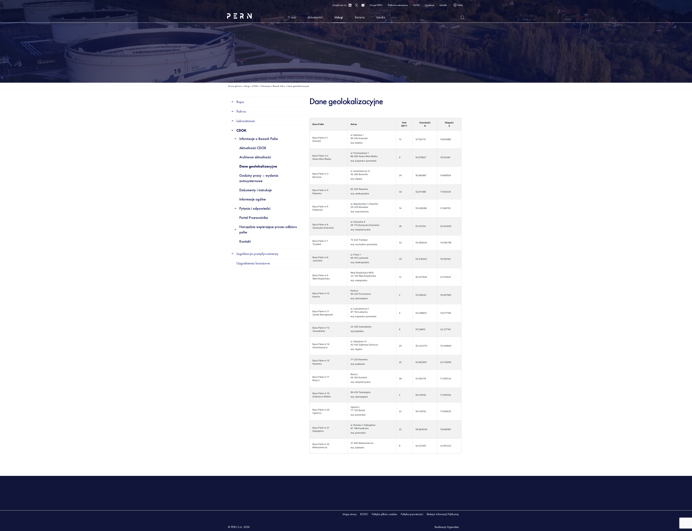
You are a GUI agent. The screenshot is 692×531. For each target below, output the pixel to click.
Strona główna (234, 86)
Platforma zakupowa (398, 5)
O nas (292, 17)
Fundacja (429, 5)
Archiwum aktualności (255, 157)
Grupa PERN (376, 5)
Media (380, 17)
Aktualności (315, 17)
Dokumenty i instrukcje (255, 190)
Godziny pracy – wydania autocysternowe (258, 178)
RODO (364, 514)
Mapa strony (349, 514)
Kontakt (443, 5)
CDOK (416, 5)
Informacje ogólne (252, 199)
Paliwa (241, 111)
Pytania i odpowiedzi (254, 208)
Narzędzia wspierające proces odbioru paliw (268, 229)
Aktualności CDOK (252, 148)
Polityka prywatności (412, 514)
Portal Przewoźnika (253, 217)
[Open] (462, 17)
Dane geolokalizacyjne (258, 166)
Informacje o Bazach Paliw (272, 86)
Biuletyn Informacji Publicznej (443, 514)
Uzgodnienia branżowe (253, 263)
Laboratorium (245, 121)
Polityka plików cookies (384, 514)
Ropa (240, 101)
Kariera (360, 17)
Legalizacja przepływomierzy (257, 253)
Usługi (338, 17)
